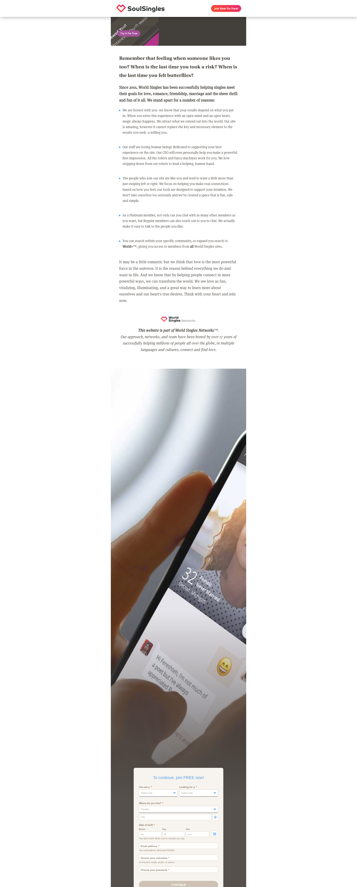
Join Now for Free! (226, 8)
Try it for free (128, 33)
